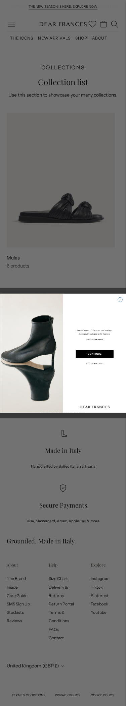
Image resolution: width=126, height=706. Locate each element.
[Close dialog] (120, 299)
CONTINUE (94, 354)
